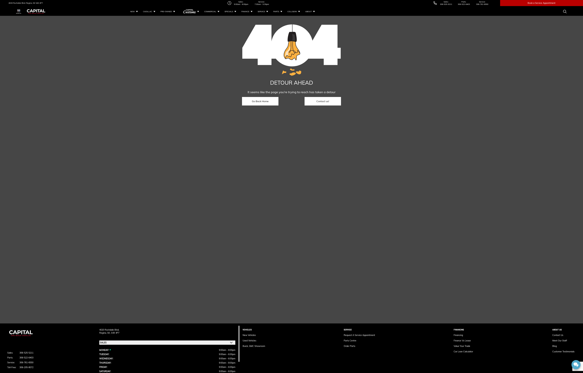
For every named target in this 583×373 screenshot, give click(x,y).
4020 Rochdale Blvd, (17, 3)
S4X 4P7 (39, 3)
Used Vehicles (249, 340)
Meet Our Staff (559, 340)
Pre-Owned (166, 11)
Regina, (103, 333)
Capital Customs (189, 11)
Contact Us (557, 335)
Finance (245, 11)
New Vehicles (249, 335)
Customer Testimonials (563, 351)
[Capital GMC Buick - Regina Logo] (36, 11)
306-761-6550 (482, 4)
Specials (229, 11)
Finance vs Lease (462, 340)
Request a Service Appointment (359, 335)
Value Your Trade (462, 346)
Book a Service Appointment (541, 3)
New (132, 11)
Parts (276, 11)
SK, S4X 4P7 (113, 333)
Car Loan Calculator (464, 351)
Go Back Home (260, 101)
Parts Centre (350, 340)
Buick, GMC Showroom (254, 346)
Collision (292, 11)
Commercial (210, 11)
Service (261, 11)
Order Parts (349, 346)
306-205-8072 (26, 367)
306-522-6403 (464, 4)
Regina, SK (30, 3)
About (308, 11)
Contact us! (322, 101)
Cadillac (147, 11)
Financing (458, 335)
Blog (554, 346)
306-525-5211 (446, 4)
